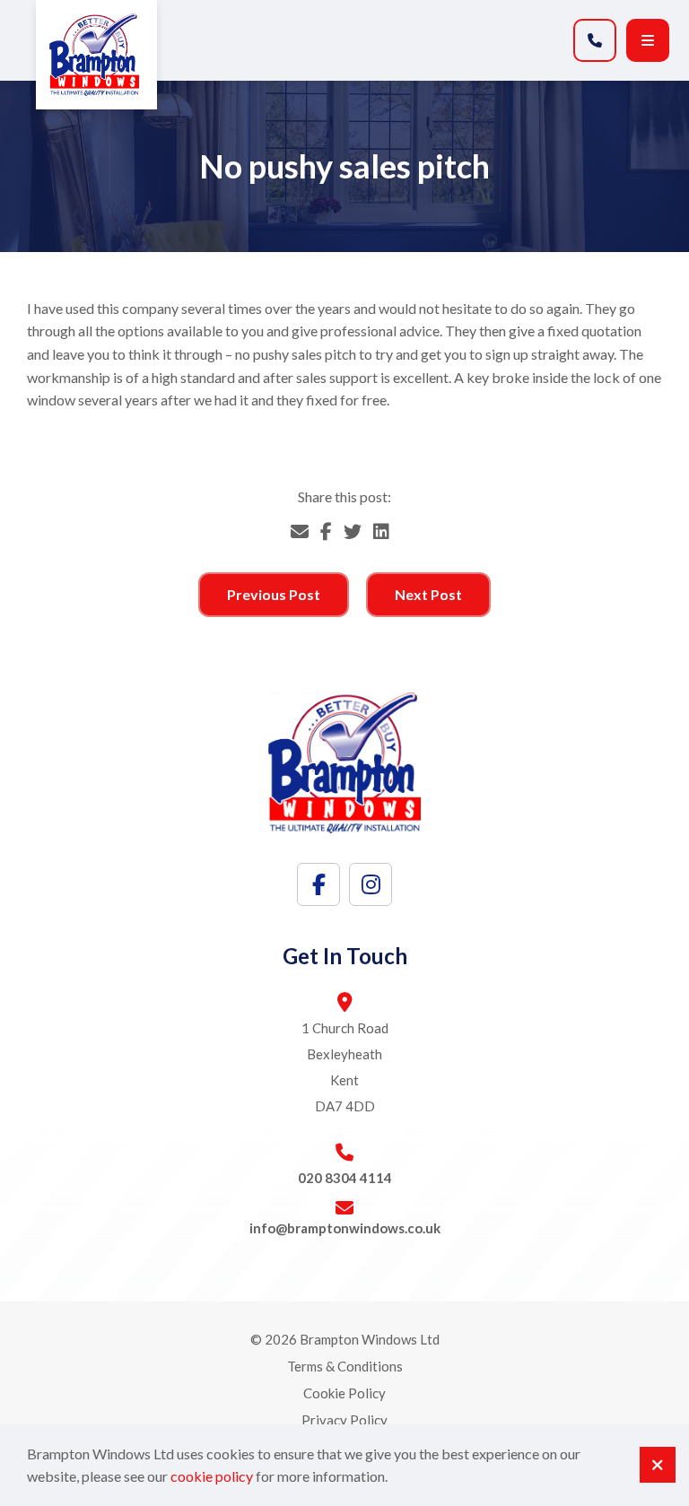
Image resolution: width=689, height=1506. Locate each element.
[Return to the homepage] (96, 54)
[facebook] (318, 884)
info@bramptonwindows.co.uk (344, 1228)
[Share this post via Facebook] (326, 531)
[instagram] (370, 884)
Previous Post (273, 594)
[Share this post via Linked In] (381, 531)
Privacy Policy (344, 1420)
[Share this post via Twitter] (353, 531)
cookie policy (211, 1475)
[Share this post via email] (300, 531)
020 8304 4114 (345, 1178)
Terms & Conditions (345, 1366)
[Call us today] (594, 40)
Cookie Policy (344, 1393)
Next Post (428, 594)
